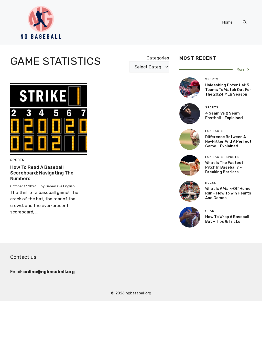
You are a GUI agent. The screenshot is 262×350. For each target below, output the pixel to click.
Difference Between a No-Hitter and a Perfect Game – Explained (228, 141)
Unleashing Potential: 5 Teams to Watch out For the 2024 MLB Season (228, 90)
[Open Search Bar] (245, 22)
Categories (158, 57)
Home (227, 22)
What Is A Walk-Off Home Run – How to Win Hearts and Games (228, 193)
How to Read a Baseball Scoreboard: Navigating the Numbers (41, 172)
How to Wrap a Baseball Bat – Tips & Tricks (227, 219)
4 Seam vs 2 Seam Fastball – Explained (224, 115)
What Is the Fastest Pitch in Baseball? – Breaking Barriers (224, 167)
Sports (17, 160)
